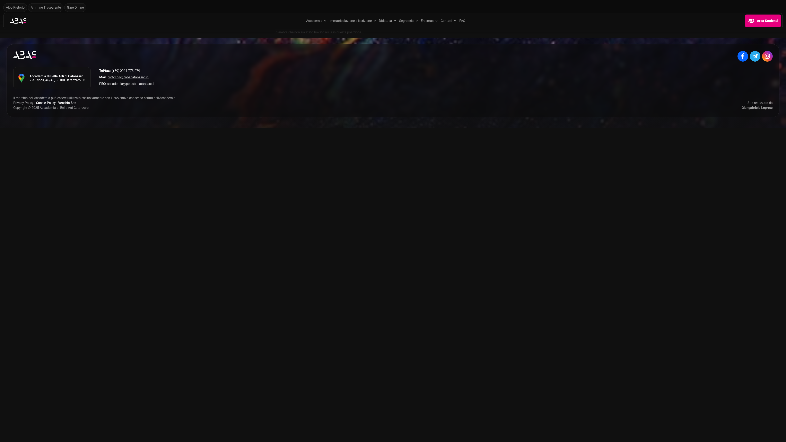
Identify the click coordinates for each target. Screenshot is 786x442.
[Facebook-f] (742, 56)
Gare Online (75, 7)
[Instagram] (767, 56)
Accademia (314, 21)
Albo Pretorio (15, 7)
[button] (316, 21)
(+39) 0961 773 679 (125, 71)
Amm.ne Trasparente (46, 7)
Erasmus (427, 21)
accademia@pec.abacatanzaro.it (131, 84)
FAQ (462, 21)
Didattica (385, 21)
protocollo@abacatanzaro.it (128, 77)
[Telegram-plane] (755, 56)
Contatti (446, 21)
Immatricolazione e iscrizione (351, 21)
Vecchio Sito (67, 103)
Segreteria (406, 21)
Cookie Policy (46, 103)
